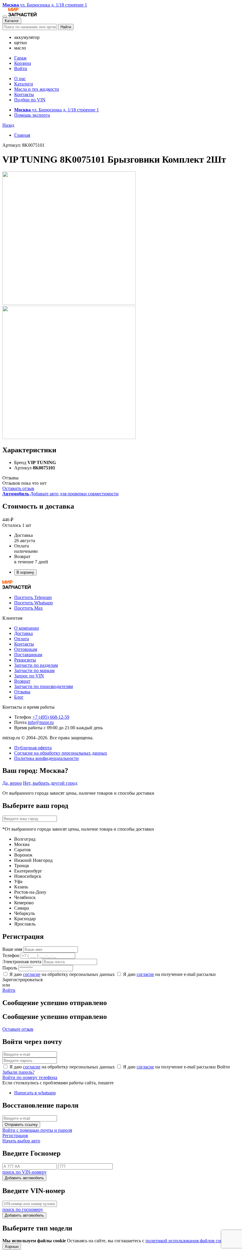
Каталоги (23, 83)
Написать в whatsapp (35, 1092)
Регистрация (15, 1135)
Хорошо (12, 1246)
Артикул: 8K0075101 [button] (23, 145)
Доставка (23, 633)
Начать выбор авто (21, 1140)
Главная (22, 135)
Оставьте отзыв (17, 1029)
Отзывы (22, 691)
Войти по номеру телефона (29, 1077)
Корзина (22, 63)
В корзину (25, 572)
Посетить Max (28, 608)
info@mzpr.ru (41, 722)
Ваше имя (12, 949)
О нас (20, 78)
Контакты (24, 94)
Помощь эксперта (32, 115)
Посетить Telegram (33, 597)
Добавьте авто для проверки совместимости (60, 493)
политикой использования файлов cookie (186, 1240)
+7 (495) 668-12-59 (50, 717)
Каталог (12, 21)
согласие (31, 974)
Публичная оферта (33, 747)
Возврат (22, 681)
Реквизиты (25, 659)
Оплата (21, 638)
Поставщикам (28, 654)
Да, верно (12, 783)
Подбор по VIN (29, 99)
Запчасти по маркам (34, 670)
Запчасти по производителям (43, 686)
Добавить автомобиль (24, 1178)
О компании (26, 628)
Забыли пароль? (18, 1072)
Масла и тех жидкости (36, 89)
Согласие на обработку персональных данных (60, 753)
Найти (65, 27)
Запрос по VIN (29, 675)
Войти (20, 68)
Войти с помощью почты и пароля (37, 1130)
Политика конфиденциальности (46, 758)
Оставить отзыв (18, 488)
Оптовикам (25, 649)
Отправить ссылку (21, 1124)
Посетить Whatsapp (33, 602)
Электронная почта (21, 961)
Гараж (20, 57)
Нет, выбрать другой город (50, 783)
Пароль (9, 967)
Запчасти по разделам (36, 665)
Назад (8, 125)
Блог (19, 697)
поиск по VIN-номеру (24, 1172)
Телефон (10, 955)
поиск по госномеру (22, 1209)
